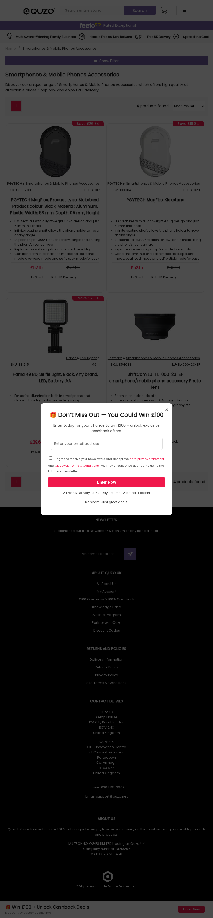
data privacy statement (146, 459)
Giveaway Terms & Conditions (77, 466)
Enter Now (106, 482)
